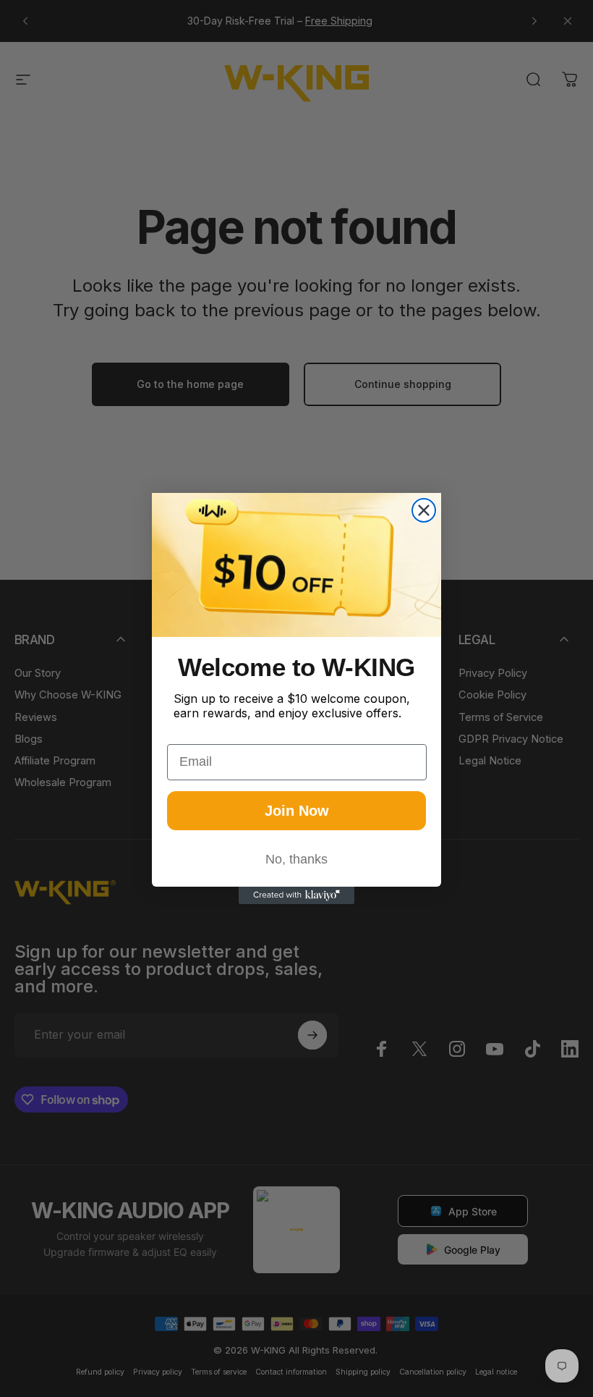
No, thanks (296, 859)
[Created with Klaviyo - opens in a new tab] (296, 895)
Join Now (297, 811)
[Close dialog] (423, 510)
